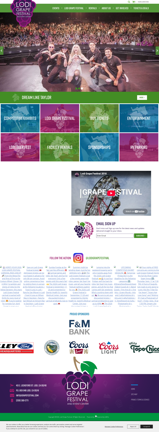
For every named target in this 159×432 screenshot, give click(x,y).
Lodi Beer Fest (20, 147)
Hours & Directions (143, 2)
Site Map (134, 394)
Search (129, 2)
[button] (1, 50)
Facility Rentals (59, 147)
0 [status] (135, 2)
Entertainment (139, 118)
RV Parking (138, 147)
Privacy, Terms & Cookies (140, 399)
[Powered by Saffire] (102, 417)
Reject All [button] (133, 426)
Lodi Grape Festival (74, 8)
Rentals (93, 8)
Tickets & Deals (141, 8)
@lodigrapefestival (97, 258)
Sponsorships (99, 147)
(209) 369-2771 (22, 400)
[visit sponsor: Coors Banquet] (28, 348)
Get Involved (122, 8)
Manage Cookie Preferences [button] (114, 426)
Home (133, 389)
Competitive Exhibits (20, 118)
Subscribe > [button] (140, 235)
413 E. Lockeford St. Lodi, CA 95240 (31, 385)
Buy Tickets (99, 118)
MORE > (142, 97)
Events (55, 8)
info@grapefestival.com (27, 395)
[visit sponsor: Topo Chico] (95, 348)
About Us (106, 8)
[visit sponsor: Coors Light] (58, 348)
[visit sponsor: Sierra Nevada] (128, 348)
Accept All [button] (146, 426)
